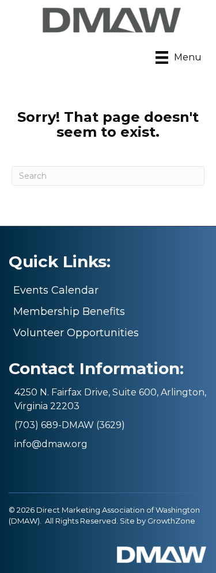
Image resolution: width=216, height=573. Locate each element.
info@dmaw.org (51, 444)
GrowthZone (171, 520)
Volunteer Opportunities (76, 332)
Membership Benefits (69, 311)
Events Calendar (55, 290)
